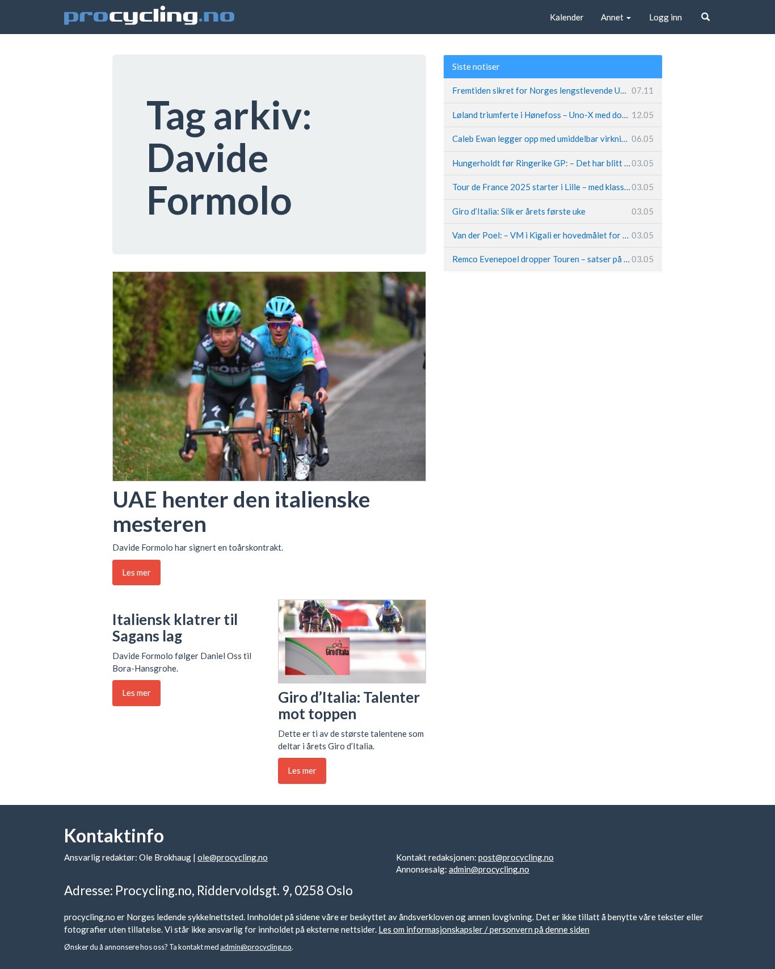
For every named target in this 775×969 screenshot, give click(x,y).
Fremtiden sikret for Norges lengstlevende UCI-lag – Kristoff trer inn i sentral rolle (553, 90)
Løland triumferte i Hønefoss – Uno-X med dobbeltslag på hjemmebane (553, 115)
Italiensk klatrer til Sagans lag (175, 627)
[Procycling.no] (149, 17)
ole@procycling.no (232, 857)
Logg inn (665, 17)
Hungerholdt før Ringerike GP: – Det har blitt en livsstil (553, 163)
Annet (613, 17)
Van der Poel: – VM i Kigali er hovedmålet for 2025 (553, 235)
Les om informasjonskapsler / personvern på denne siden (483, 929)
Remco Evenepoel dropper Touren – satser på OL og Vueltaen (553, 259)
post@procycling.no (516, 857)
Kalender (567, 17)
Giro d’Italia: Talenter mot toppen (349, 705)
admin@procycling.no (489, 869)
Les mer (136, 572)
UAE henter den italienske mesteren (241, 511)
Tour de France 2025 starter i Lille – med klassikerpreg (553, 187)
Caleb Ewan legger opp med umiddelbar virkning (553, 138)
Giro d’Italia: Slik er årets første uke (553, 211)
